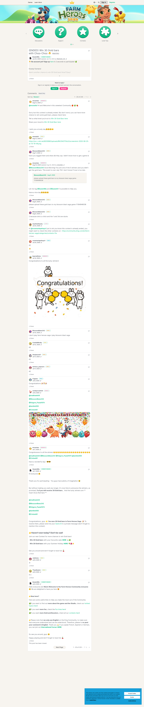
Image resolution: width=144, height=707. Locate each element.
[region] (113, 696)
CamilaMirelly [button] (37, 343)
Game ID (58, 524)
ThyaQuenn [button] (36, 570)
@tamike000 (34, 406)
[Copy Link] (66, 59)
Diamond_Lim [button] (61, 59)
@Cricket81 (33, 410)
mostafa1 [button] (35, 136)
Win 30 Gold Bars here (59, 118)
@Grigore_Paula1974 (37, 403)
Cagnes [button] (35, 379)
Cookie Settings (132, 700)
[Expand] (59, 76)
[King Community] (72, 2)
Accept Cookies (132, 693)
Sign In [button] (54, 88)
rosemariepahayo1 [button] (38, 240)
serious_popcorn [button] (38, 367)
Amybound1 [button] (36, 355)
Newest (36, 97)
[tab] (71, 44)
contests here (74, 613)
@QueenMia (42, 189)
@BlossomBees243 (36, 168)
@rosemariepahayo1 (38, 228)
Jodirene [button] (35, 558)
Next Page (59, 647)
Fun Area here (60, 609)
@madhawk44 (34, 395)
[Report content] (89, 50)
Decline (132, 697)
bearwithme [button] (36, 256)
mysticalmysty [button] (37, 224)
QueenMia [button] (35, 57)
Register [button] (64, 88)
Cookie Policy (92, 700)
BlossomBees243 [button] (38, 151)
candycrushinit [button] (37, 391)
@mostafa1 (33, 105)
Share (31, 79)
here (52, 62)
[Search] (98, 2)
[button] (30, 58)
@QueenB (54, 189)
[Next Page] (88, 97)
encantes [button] (35, 101)
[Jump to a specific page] (90, 97)
